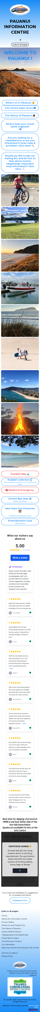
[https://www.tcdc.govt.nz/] (20, 986)
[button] (20, 40)
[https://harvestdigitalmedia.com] (19, 1010)
